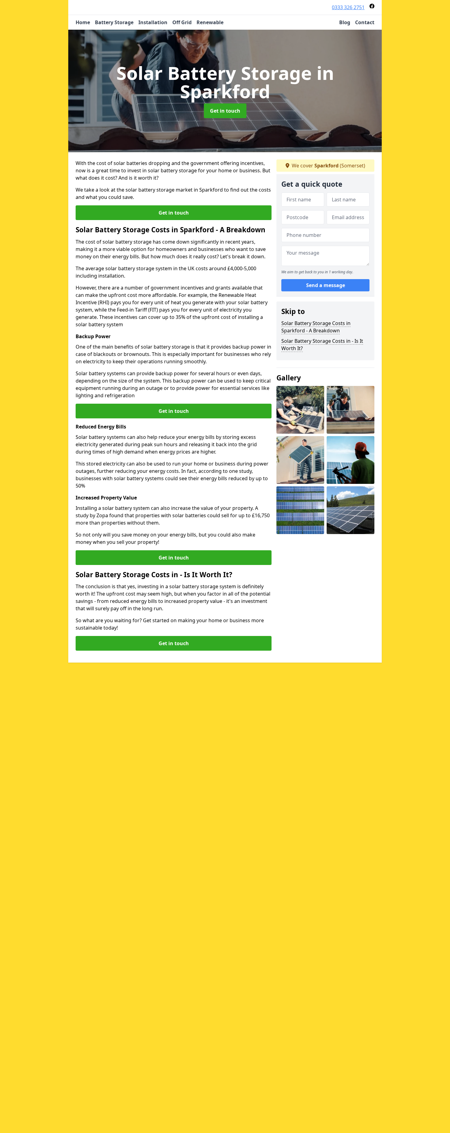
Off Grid (182, 22)
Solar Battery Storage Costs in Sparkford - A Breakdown (316, 327)
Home (83, 22)
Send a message (325, 285)
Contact (364, 22)
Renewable (210, 22)
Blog (344, 22)
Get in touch (225, 110)
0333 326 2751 (348, 7)
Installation (152, 22)
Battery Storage (114, 22)
